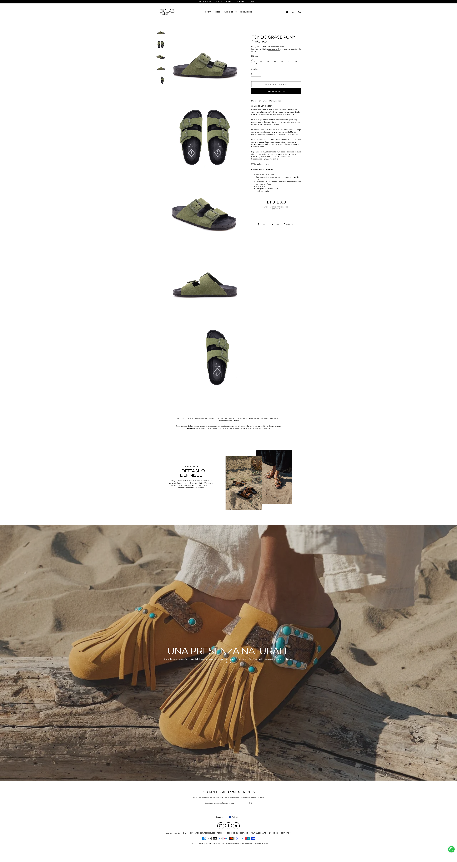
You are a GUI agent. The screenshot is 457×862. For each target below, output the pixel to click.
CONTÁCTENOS (246, 12)
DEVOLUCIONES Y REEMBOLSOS (202, 833)
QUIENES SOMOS (230, 12)
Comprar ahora (276, 91)
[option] (228, 653)
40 (289, 62)
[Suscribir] (250, 803)
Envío (265, 101)
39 (282, 62)
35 (254, 62)
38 (275, 62)
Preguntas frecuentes (172, 833)
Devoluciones (275, 101)
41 (296, 62)
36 (261, 62)
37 (268, 62)
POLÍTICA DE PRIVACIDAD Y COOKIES (264, 833)
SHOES (217, 12)
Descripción (256, 101)
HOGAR (208, 12)
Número (254, 56)
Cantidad (255, 69)
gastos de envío (273, 49)
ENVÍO (185, 833)
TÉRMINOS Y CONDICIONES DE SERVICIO (232, 833)
